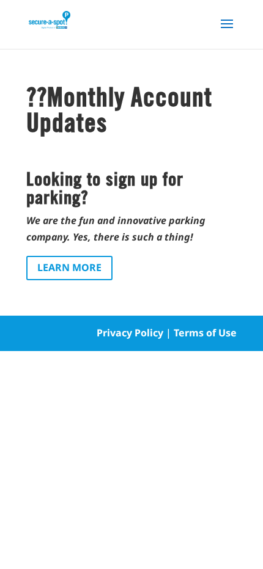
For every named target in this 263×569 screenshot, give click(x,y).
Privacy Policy (130, 332)
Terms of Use (205, 332)
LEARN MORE (69, 267)
